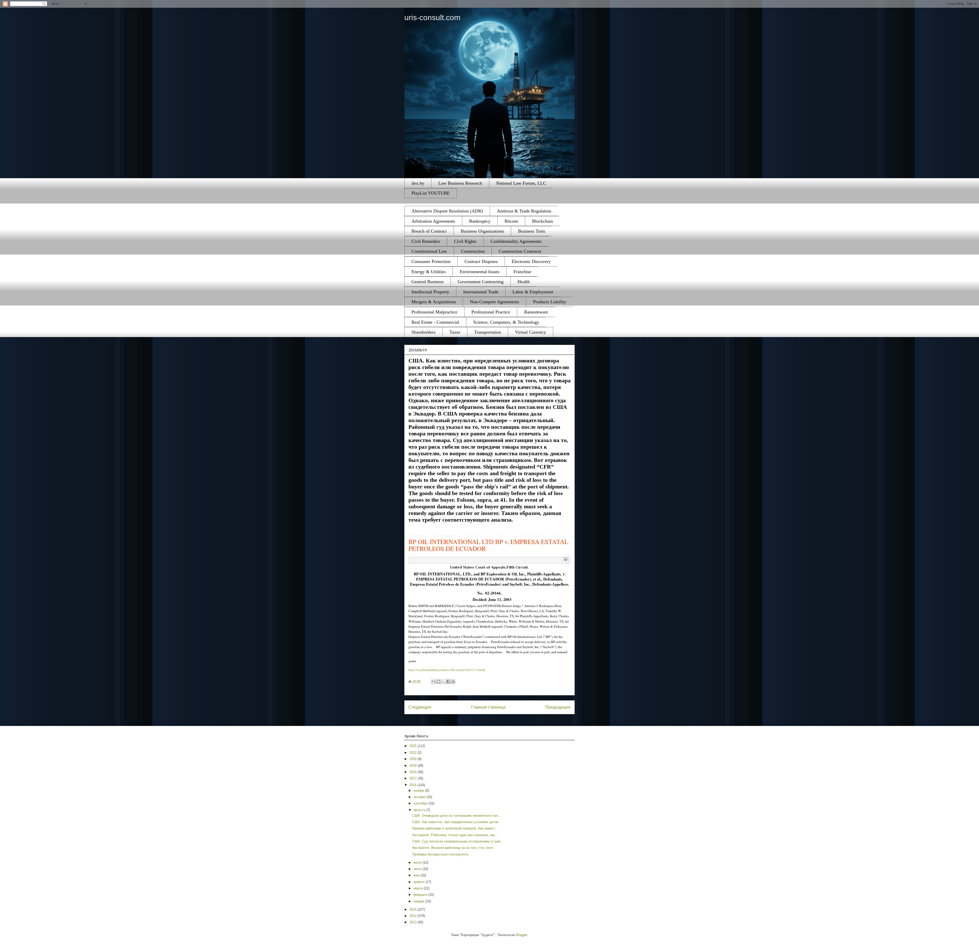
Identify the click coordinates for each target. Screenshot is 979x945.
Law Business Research (460, 183)
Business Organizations (482, 231)
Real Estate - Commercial (435, 322)
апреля (420, 882)
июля (418, 862)
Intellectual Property (430, 291)
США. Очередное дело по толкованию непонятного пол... (456, 815)
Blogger (521, 935)
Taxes (454, 332)
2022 (413, 752)
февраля (421, 895)
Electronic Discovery (531, 261)
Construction (473, 251)
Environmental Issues (479, 271)
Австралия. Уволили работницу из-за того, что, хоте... (454, 848)
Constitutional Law (429, 251)
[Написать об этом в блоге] (438, 681)
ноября (419, 790)
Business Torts (531, 231)
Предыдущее (558, 707)
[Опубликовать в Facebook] (448, 681)
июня (418, 869)
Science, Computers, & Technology (506, 322)
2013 (413, 922)
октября (420, 797)
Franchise (522, 271)
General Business (427, 281)
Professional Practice (490, 311)
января (419, 901)
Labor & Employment (532, 291)
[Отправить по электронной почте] (433, 681)
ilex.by (417, 183)
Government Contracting (481, 281)
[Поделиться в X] (443, 681)
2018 (413, 772)
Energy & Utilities (428, 271)
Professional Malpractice (434, 311)
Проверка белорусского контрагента (440, 854)
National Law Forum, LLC (521, 183)
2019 (413, 765)
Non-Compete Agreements (494, 301)
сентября (421, 803)
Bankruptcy (480, 221)
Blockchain (542, 221)
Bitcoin (511, 221)
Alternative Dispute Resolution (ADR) (447, 210)
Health (524, 281)
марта (419, 888)
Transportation (487, 332)
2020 (413, 759)
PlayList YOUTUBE (430, 193)
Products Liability (549, 301)
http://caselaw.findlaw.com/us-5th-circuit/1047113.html (446, 669)
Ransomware (536, 311)
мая (417, 875)
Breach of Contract (429, 231)
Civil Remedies (425, 241)
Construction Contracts (520, 251)
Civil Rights (465, 241)
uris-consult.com (432, 17)
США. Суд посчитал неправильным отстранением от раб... (457, 841)
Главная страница (488, 707)
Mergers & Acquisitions (433, 301)
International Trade (480, 291)
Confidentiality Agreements (516, 241)
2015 (413, 909)
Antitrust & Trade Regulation (524, 210)
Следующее (419, 707)
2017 (413, 778)
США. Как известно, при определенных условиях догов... (456, 822)
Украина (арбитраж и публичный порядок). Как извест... (454, 828)
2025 (413, 746)
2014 (413, 916)
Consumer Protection (430, 261)
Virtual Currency (530, 332)
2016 (413, 785)
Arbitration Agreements (433, 221)
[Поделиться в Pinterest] (453, 681)
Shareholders (423, 332)
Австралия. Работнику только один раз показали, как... (455, 835)
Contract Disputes (481, 261)
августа (420, 810)
